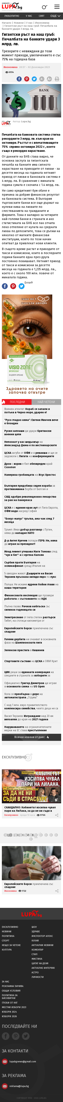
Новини (19, 22)
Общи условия (11, 990)
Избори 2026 (9, 1016)
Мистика (37, 958)
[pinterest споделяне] (26, 79)
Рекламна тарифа (12, 986)
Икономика (42, 22)
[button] (5, 835)
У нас (29, 16)
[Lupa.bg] (6, 124)
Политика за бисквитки (9, 997)
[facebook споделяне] (19, 79)
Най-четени (46, 402)
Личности (38, 977)
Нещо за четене (11, 945)
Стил (34, 954)
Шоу (34, 927)
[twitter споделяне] (34, 79)
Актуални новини (42, 945)
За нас (5, 981)
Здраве (36, 931)
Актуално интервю (43, 968)
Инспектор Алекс (42, 936)
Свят (41, 16)
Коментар (37, 949)
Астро (35, 972)
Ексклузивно (11, 815)
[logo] (12, 7)
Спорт (5, 940)
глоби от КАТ (9, 1002)
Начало (6, 22)
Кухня (35, 940)
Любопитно (11, 16)
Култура (7, 949)
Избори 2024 (9, 1011)
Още (53, 16)
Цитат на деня (40, 963)
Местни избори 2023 (14, 1007)
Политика (8, 936)
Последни (17, 402)
